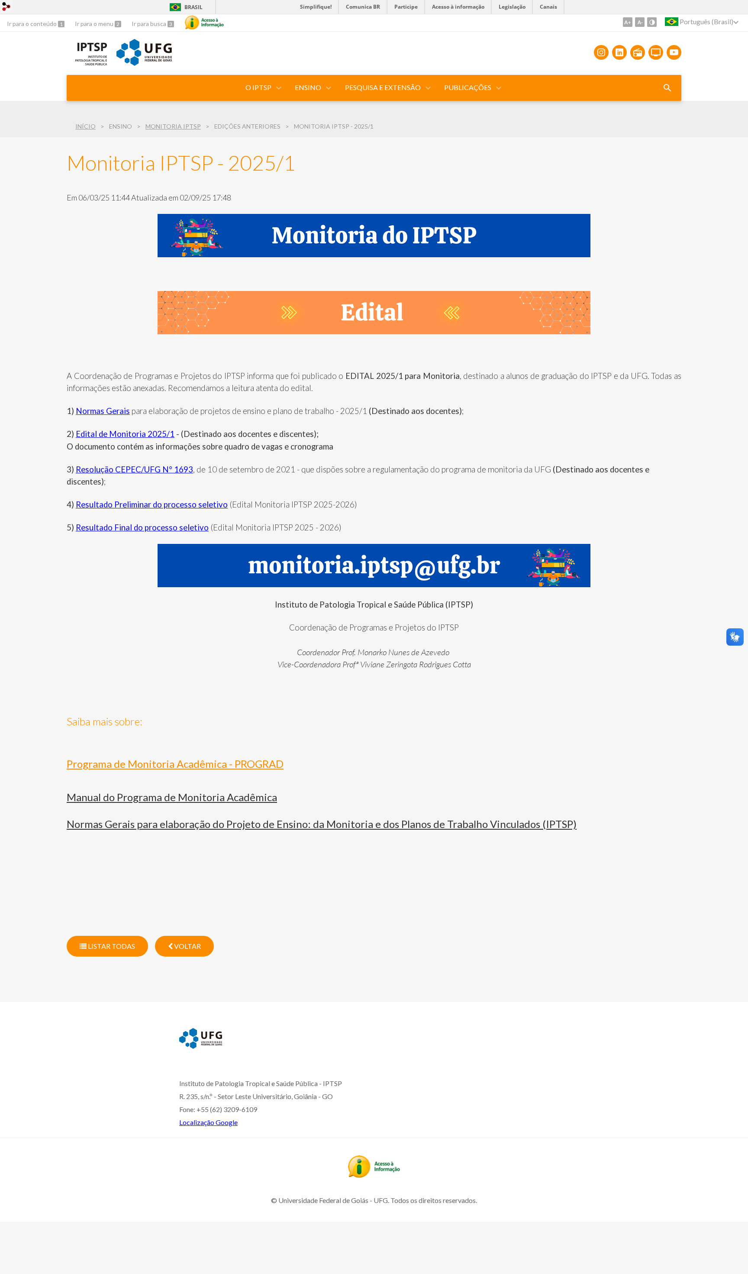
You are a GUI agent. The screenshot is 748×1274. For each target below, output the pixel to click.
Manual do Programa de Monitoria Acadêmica (172, 797)
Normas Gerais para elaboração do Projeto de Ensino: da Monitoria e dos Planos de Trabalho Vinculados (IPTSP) (322, 824)
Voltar (187, 946)
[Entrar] (6, 7)
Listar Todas (111, 946)
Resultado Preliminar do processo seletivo (152, 504)
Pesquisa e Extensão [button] (383, 87)
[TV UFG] (655, 52)
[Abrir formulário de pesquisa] (667, 88)
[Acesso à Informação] (204, 22)
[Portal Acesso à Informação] (374, 1175)
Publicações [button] (467, 87)
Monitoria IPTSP (173, 126)
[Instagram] (601, 52)
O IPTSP (258, 87)
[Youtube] (674, 52)
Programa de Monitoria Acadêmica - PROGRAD (175, 763)
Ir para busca (150, 23)
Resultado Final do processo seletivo (142, 527)
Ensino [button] (308, 87)
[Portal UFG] (144, 63)
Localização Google (208, 1122)
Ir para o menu (95, 23)
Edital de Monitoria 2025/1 (125, 434)
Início (85, 126)
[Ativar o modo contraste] (652, 22)
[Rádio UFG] (637, 52)
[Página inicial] (87, 64)
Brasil (193, 7)
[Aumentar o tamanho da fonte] (627, 22)
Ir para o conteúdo (32, 23)
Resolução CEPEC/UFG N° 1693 (134, 469)
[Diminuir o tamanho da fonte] (640, 22)
